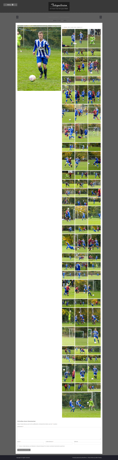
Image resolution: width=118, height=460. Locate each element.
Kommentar (20, 426)
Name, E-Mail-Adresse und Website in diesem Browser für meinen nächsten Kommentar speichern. (42, 446)
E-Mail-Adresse (50, 441)
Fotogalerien (59, 5)
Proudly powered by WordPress (79, 457)
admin (65, 20)
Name (19, 441)
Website (76, 441)
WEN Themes (99, 457)
